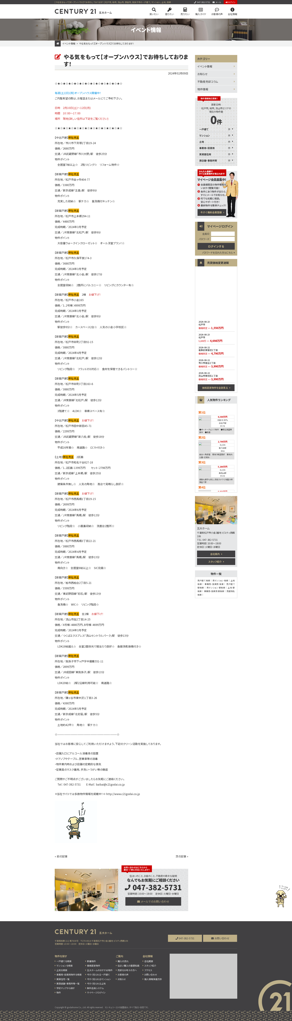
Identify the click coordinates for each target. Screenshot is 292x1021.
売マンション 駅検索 (216, 587)
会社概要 (148, 961)
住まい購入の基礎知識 (128, 965)
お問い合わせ (221, 938)
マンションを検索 (64, 965)
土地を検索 (61, 970)
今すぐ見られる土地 (96, 983)
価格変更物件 (93, 965)
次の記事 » (182, 856)
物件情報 (202, 89)
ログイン (232, 2)
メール (218, 2)
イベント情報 (68, 43)
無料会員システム (95, 988)
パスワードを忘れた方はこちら (217, 252)
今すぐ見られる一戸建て (98, 974)
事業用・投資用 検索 (214, 584)
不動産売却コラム (207, 82)
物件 (58, 992)
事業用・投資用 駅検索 (214, 591)
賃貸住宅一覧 (63, 979)
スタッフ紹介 (215, 561)
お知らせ (202, 74)
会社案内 (215, 554)
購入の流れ (123, 961)
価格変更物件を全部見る (215, 387)
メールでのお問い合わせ (155, 901)
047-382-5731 (203, 2)
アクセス (148, 970)
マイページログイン (96, 992)
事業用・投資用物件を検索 (69, 974)
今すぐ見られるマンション (99, 979)
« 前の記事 (61, 856)
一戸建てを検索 (63, 961)
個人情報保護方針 (153, 979)
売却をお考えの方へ (127, 970)
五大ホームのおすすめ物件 (100, 970)
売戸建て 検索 (204, 580)
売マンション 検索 (220, 580)
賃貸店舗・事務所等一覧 (68, 983)
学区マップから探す (65, 988)
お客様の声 (217, 14)
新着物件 (91, 961)
